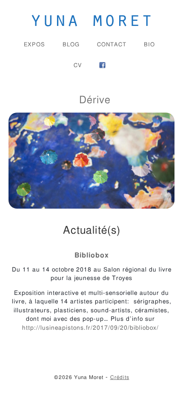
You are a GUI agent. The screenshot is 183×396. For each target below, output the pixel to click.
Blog (71, 45)
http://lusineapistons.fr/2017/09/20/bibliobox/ (91, 328)
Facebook (102, 65)
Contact (111, 45)
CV (78, 65)
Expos (34, 45)
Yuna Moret (91, 18)
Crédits (119, 377)
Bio (149, 45)
